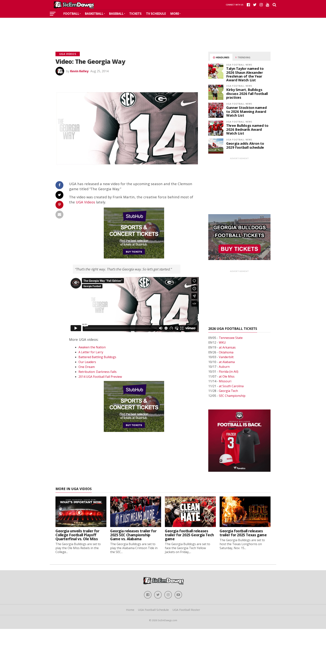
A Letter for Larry (90, 352)
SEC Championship (232, 396)
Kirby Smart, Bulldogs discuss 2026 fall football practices (247, 93)
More (174, 14)
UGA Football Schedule (153, 610)
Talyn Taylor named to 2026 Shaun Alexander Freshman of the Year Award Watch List (245, 74)
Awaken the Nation (92, 347)
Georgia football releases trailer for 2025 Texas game (243, 532)
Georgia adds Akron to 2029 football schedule (245, 145)
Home (130, 610)
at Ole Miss (227, 376)
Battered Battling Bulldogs (97, 357)
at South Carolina (231, 386)
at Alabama (227, 362)
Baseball (116, 14)
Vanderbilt (226, 357)
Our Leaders (87, 362)
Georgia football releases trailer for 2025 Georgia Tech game (189, 534)
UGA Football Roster (186, 610)
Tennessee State (231, 338)
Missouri (225, 381)
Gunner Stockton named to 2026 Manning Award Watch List (246, 111)
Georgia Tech (228, 391)
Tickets (135, 14)
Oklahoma (226, 352)
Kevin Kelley (79, 71)
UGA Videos (85, 202)
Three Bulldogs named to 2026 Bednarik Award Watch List (247, 129)
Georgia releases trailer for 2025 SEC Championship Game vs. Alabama (133, 534)
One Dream (86, 367)
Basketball (94, 14)
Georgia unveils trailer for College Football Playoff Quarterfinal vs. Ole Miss (77, 534)
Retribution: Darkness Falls (97, 372)
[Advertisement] (163, 29)
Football (71, 14)
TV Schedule (156, 14)
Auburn (224, 367)
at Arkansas (227, 347)
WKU (222, 342)
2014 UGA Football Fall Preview (100, 377)
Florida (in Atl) (228, 371)
